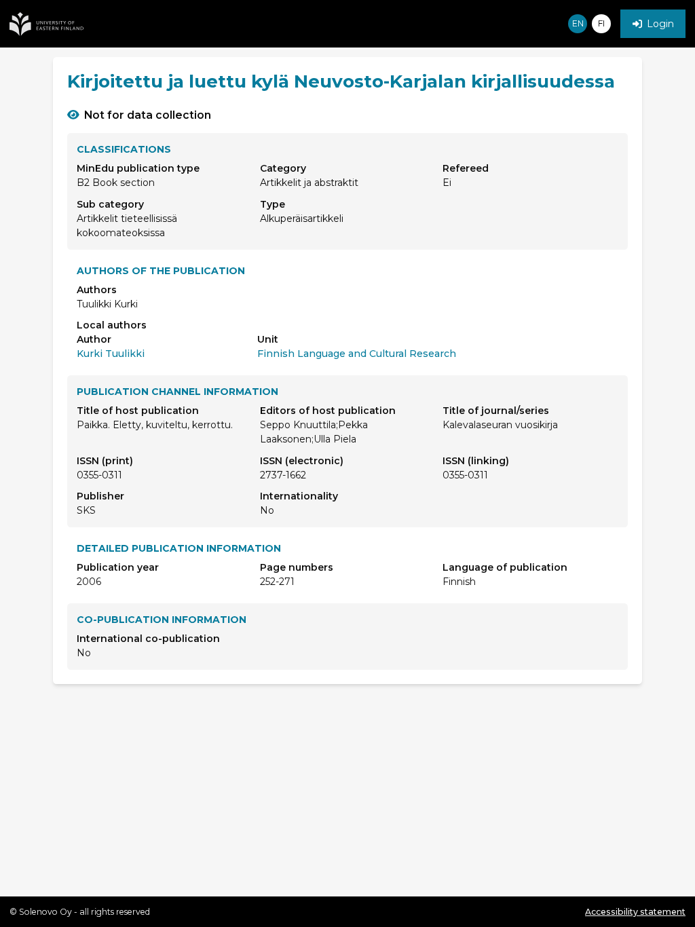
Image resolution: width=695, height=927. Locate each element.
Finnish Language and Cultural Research (356, 353)
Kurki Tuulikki (111, 353)
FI (601, 23)
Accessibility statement (635, 912)
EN (578, 23)
